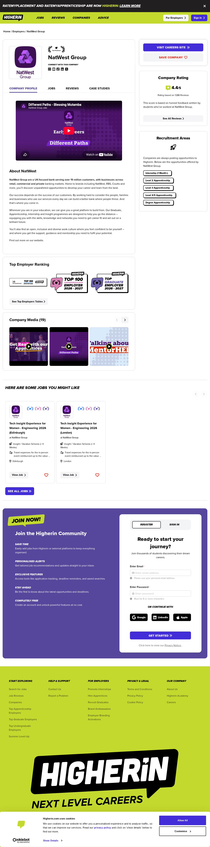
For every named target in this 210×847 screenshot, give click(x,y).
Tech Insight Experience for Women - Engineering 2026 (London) (78, 428)
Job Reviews (16, 695)
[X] (66, 69)
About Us (172, 689)
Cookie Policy (135, 702)
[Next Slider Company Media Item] (124, 320)
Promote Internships (99, 689)
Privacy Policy (135, 695)
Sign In (198, 18)
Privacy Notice (173, 645)
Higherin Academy (177, 695)
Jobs (51, 88)
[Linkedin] (62, 69)
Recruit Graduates (98, 702)
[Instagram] (49, 69)
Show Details (50, 840)
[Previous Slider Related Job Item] (196, 394)
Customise (181, 831)
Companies (15, 702)
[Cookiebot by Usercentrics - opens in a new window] (21, 840)
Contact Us (54, 689)
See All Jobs (18, 491)
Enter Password (140, 587)
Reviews (72, 88)
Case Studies (99, 88)
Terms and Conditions (139, 689)
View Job (17, 475)
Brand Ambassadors (99, 709)
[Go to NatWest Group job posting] (30, 411)
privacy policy (102, 827)
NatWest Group (19, 437)
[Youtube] (53, 69)
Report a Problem (58, 695)
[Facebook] (58, 69)
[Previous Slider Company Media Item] (117, 320)
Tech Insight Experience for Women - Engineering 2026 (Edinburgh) (27, 428)
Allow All (183, 820)
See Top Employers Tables (27, 301)
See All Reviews (172, 118)
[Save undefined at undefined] (46, 475)
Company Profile (23, 88)
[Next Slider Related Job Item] (203, 394)
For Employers (174, 18)
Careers (171, 702)
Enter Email (137, 566)
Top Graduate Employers (23, 719)
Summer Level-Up (19, 736)
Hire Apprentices (97, 695)
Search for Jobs (18, 689)
